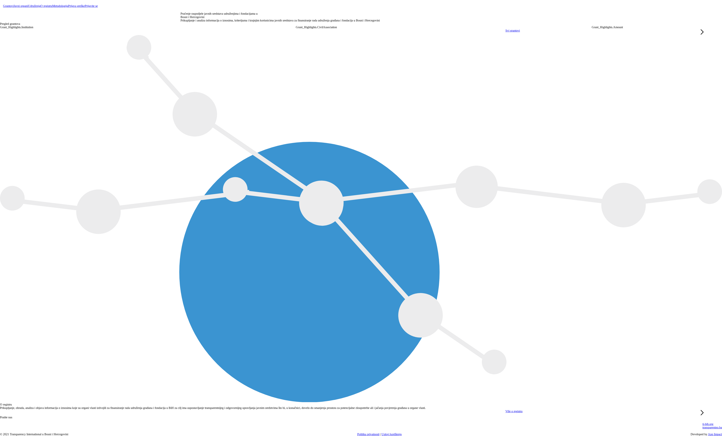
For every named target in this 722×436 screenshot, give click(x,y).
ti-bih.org (707, 424)
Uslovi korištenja (391, 434)
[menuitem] (8, 6)
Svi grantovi (512, 30)
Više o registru (514, 411)
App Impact (715, 434)
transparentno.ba (712, 427)
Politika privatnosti (368, 434)
